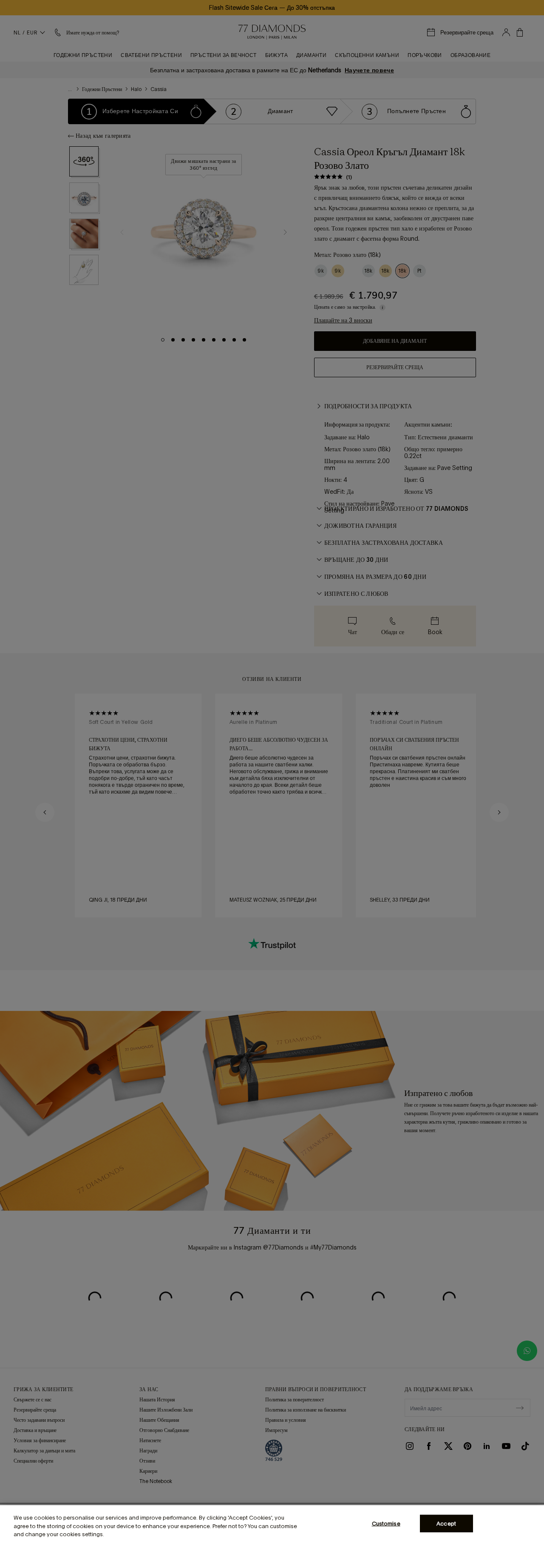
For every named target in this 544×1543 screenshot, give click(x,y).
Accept (446, 1523)
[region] (272, 1524)
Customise (386, 1523)
